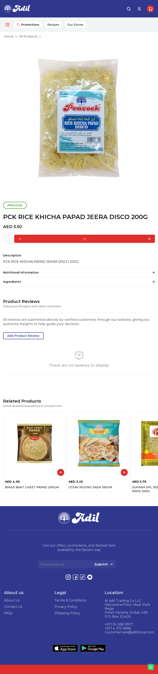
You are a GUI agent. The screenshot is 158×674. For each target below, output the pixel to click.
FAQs (8, 613)
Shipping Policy (67, 613)
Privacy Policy (66, 606)
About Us (12, 600)
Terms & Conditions (70, 600)
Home (9, 36)
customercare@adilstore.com (129, 632)
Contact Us (13, 606)
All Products (28, 36)
